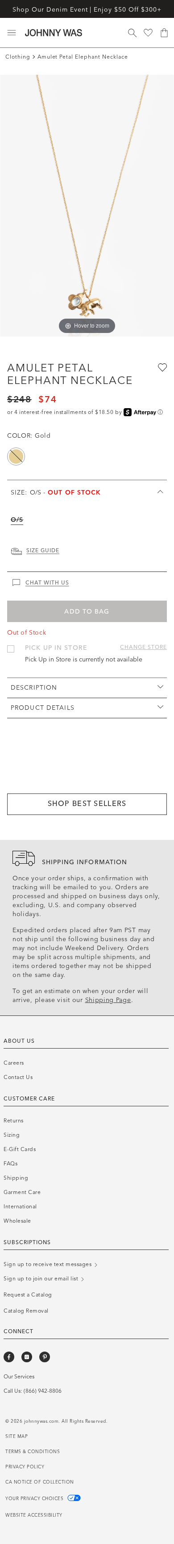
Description (34, 687)
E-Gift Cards (20, 1149)
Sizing (12, 1135)
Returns (14, 1120)
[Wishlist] (148, 32)
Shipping (16, 1178)
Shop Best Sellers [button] (87, 803)
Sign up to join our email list (42, 1278)
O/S (17, 520)
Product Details (43, 708)
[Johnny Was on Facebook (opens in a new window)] (9, 1357)
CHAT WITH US (47, 583)
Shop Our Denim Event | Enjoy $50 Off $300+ (86, 9)
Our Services (19, 1376)
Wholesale (17, 1221)
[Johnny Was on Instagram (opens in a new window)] (26, 1357)
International (20, 1206)
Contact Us (18, 1077)
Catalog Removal (26, 1311)
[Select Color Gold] (16, 456)
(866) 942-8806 (43, 1391)
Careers (14, 1063)
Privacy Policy (24, 1467)
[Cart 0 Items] (164, 32)
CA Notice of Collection (39, 1482)
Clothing (17, 57)
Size (56, 492)
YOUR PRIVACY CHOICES (35, 1498)
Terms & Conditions (32, 1451)
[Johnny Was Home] (53, 32)
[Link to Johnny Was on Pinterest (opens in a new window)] (44, 1357)
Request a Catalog (28, 1295)
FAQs (10, 1163)
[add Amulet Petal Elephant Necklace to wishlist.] (161, 367)
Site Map (16, 1436)
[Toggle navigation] (11, 32)
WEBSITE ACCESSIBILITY (33, 1515)
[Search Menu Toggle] (132, 32)
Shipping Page (108, 1000)
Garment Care (22, 1192)
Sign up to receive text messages (48, 1264)
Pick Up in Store (56, 648)
